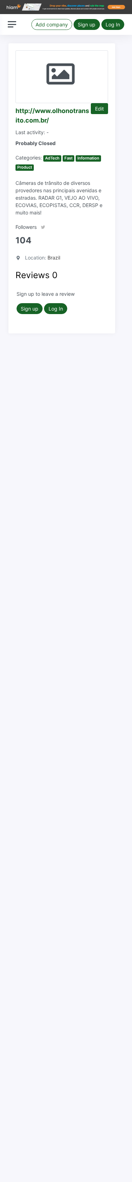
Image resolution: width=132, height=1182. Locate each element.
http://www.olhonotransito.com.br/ (52, 115)
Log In (113, 24)
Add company (52, 24)
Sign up (86, 24)
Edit (99, 109)
